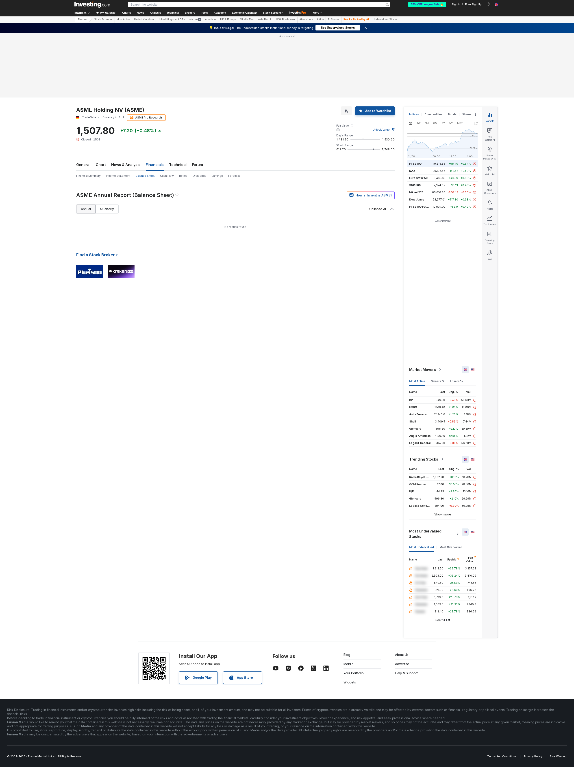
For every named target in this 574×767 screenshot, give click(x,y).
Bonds (452, 114)
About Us (402, 655)
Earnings (217, 175)
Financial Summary (88, 175)
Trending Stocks (423, 459)
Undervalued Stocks (385, 19)
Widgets (350, 682)
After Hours (306, 19)
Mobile (349, 664)
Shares (82, 19)
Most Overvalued (451, 547)
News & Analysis (125, 164)
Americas (210, 19)
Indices (414, 114)
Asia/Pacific (265, 19)
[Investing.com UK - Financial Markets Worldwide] (92, 4)
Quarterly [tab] (107, 209)
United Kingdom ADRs (171, 19)
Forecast (234, 175)
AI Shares (333, 19)
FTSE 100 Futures (420, 206)
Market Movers (422, 369)
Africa (320, 19)
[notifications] (488, 4)
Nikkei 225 (416, 192)
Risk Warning (558, 756)
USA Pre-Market (286, 19)
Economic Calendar (244, 12)
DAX (412, 170)
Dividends (199, 175)
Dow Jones (416, 199)
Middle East (247, 19)
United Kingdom (144, 19)
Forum (197, 164)
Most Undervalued (421, 547)
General (83, 164)
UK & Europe (228, 19)
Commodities (433, 114)
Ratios (183, 175)
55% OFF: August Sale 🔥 (427, 4)
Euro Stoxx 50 (418, 178)
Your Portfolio (354, 673)
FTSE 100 (415, 163)
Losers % (456, 381)
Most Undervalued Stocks (425, 534)
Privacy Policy (533, 756)
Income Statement (118, 175)
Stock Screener (273, 12)
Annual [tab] (86, 209)
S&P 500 (415, 185)
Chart (101, 164)
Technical (178, 164)
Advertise (402, 664)
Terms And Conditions (502, 756)
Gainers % (437, 381)
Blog (347, 655)
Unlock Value (381, 129)
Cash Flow (167, 175)
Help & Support (406, 673)
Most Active (123, 19)
